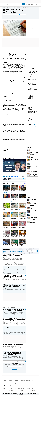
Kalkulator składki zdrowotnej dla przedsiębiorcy (31, 94)
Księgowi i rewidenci (5, 251)
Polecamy (28, 197)
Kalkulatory (21, 385)
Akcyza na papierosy (30, 119)
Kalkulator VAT (21, 387)
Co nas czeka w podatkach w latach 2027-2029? (32, 72)
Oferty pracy (33, 390)
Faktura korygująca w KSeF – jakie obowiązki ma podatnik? (31, 83)
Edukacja (10, 385)
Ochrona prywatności (7, 393)
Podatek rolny (29, 118)
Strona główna (4, 7)
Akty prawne (16, 385)
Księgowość (7, 7)
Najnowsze (33, 69)
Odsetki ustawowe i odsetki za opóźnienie (32, 111)
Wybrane (35, 69)
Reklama (31, 393)
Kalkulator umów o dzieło (30, 98)
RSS (25, 393)
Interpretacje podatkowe (30, 121)
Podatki (9, 7)
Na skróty (33, 385)
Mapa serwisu (34, 393)
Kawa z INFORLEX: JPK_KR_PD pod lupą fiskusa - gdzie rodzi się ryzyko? (32, 89)
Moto (20, 381)
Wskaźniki (30, 110)
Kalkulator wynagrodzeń (30, 96)
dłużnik (6, 148)
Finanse (33, 380)
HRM (9, 382)
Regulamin (20, 393)
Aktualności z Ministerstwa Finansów (12, 251)
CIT (11, 7)
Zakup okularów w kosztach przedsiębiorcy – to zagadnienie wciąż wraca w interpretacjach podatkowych (32, 78)
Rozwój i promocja (4, 388)
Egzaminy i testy (10, 388)
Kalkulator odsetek (22, 388)
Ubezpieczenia (10, 380)
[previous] (17, 361)
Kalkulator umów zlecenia (30, 97)
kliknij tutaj (18, 372)
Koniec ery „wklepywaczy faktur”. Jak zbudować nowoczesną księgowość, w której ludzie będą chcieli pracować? (32, 71)
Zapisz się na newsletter (23, 174)
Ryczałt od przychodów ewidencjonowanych (30, 116)
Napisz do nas (15, 174)
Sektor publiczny (4, 385)
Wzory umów (33, 388)
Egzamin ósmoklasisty (11, 390)
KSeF (3, 252)
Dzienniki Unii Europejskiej (17, 388)
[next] (25, 361)
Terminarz (30, 124)
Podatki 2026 (29, 147)
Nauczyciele (10, 387)
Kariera (23, 393)
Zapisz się (14, 369)
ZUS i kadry (4, 381)
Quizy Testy (29, 120)
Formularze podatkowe (30, 109)
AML (26, 382)
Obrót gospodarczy (5, 380)
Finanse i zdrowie (22, 382)
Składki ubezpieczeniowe (28, 387)
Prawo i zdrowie (16, 383)
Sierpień (33, 124)
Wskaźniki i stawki (28, 385)
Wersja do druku (7, 174)
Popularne (30, 69)
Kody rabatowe (33, 387)
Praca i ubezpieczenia (22, 380)
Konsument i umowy (16, 380)
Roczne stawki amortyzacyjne (31, 117)
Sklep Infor (16, 382)
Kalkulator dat (29, 103)
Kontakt (28, 393)
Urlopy (9, 381)
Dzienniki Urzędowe (16, 387)
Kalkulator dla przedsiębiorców (31, 95)
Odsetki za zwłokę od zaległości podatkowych (31, 113)
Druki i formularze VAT (30, 108)
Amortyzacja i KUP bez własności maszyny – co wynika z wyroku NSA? (32, 88)
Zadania (4, 387)
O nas (3, 393)
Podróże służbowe (28, 388)
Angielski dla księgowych (19, 251)
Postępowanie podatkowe (30, 106)
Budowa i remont (33, 381)
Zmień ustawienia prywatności (14, 393)
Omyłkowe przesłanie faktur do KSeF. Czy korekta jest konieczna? (32, 84)
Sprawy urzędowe (16, 381)
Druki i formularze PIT (30, 107)
